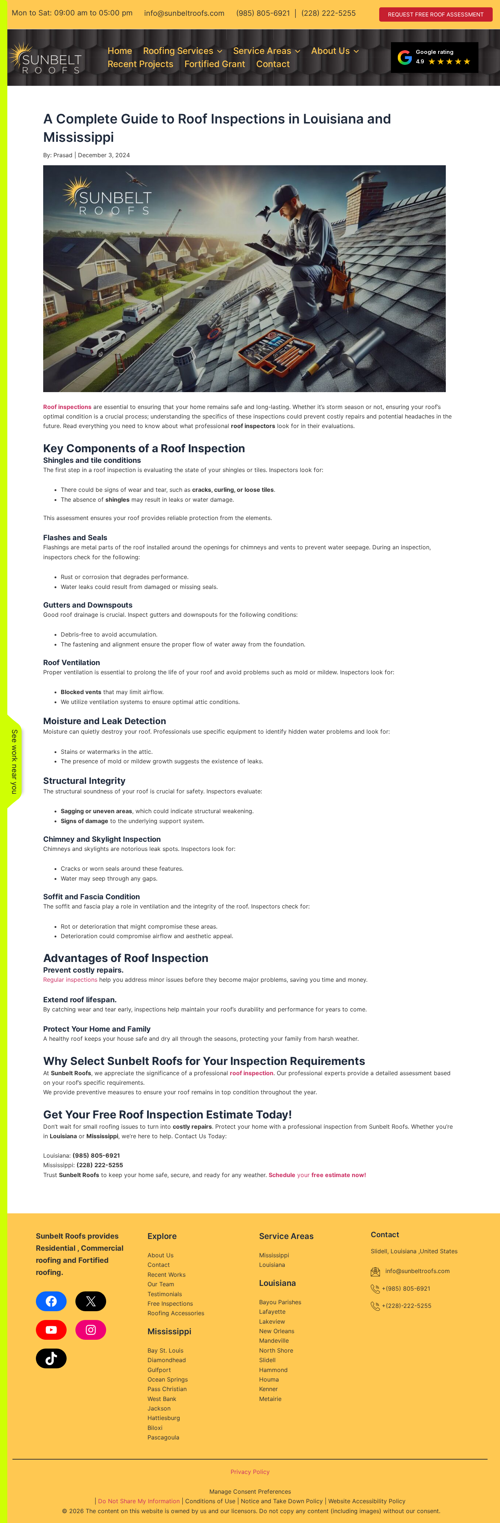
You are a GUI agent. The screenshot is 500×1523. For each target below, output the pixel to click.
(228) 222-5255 (328, 13)
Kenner (268, 1389)
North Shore (276, 1350)
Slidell (267, 1360)
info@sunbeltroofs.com (184, 13)
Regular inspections (70, 979)
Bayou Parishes (280, 1302)
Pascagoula (163, 1437)
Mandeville (274, 1340)
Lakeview (272, 1321)
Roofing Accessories (176, 1313)
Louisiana (272, 1264)
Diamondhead (167, 1360)
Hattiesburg (164, 1417)
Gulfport (159, 1369)
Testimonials (165, 1294)
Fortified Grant (214, 64)
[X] (90, 1301)
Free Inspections (170, 1303)
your (317, 1175)
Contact (273, 64)
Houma (269, 1379)
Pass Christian (167, 1389)
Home (120, 50)
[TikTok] (51, 1358)
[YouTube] (51, 1330)
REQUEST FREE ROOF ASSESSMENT (436, 14)
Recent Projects (140, 64)
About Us (330, 50)
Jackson (159, 1408)
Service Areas (262, 50)
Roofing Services (178, 50)
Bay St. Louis (165, 1350)
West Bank (162, 1398)
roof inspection (251, 1073)
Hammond (273, 1369)
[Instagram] (90, 1330)
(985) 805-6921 (263, 13)
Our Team (161, 1284)
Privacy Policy (250, 1471)
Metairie (270, 1398)
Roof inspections (67, 406)
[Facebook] (51, 1301)
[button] (217, 51)
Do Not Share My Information (139, 1501)
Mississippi (274, 1255)
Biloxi (155, 1427)
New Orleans (276, 1331)
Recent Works (167, 1274)
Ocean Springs (168, 1379)
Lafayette (272, 1311)
